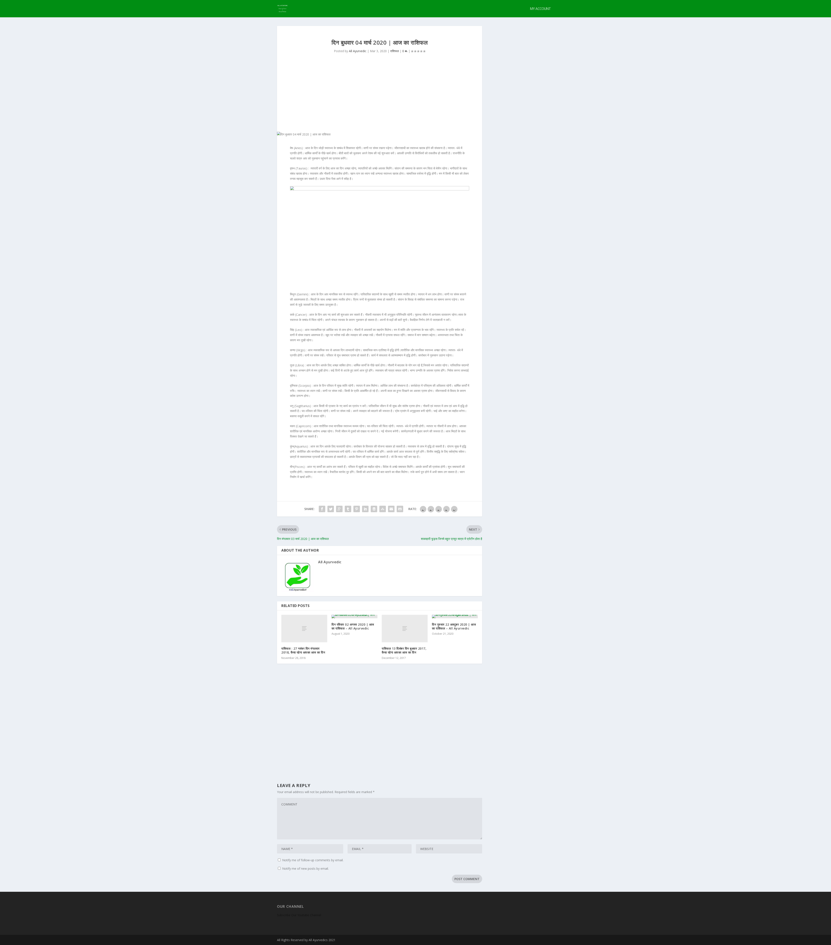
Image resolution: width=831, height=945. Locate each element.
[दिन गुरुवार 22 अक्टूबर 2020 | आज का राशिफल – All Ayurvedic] (455, 616)
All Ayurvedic (357, 51)
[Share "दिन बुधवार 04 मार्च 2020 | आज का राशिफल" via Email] (391, 509)
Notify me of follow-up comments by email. (312, 860)
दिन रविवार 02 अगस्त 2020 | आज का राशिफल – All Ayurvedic (353, 626)
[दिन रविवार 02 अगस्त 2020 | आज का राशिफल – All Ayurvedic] (354, 616)
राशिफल (394, 51)
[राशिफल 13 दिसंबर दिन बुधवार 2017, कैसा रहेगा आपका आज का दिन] (405, 628)
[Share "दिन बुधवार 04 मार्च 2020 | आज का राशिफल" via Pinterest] (356, 509)
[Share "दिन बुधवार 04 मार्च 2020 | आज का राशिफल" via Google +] (339, 509)
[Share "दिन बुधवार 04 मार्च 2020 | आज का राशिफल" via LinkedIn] (365, 509)
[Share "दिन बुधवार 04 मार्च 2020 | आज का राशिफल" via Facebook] (322, 509)
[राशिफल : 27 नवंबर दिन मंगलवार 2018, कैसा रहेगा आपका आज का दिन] (304, 628)
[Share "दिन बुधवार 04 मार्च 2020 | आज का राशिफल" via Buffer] (374, 509)
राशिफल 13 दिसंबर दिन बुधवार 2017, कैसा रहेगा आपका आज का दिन (404, 650)
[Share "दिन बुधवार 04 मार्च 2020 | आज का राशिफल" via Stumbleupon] (382, 509)
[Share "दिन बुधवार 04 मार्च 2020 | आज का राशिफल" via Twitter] (330, 509)
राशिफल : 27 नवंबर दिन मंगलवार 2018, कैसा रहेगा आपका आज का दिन (303, 650)
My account (540, 9)
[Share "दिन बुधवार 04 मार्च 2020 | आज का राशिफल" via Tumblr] (348, 509)
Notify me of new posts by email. (305, 868)
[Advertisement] (379, 99)
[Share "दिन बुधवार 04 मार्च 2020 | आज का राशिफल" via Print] (400, 509)
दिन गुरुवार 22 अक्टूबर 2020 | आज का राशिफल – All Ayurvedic (454, 626)
